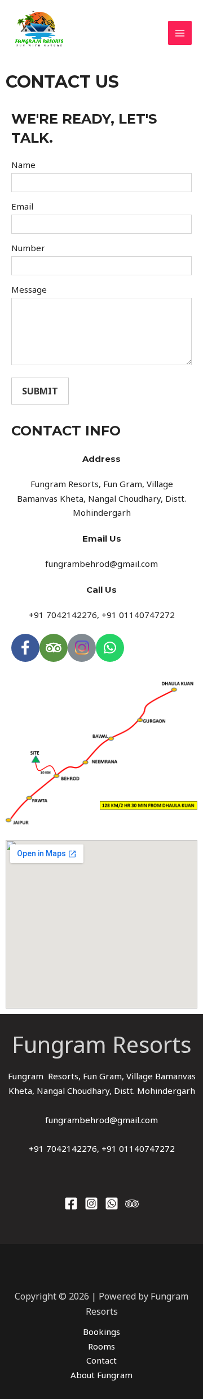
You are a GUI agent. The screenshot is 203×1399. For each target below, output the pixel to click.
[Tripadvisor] (53, 648)
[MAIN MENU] (180, 33)
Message (29, 289)
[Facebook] (71, 1203)
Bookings (101, 1331)
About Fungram (101, 1374)
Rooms (101, 1346)
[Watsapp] (111, 1203)
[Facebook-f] (25, 648)
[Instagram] (91, 1203)
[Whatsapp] (110, 648)
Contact (101, 1360)
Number (28, 247)
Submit (40, 391)
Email (22, 206)
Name (23, 164)
